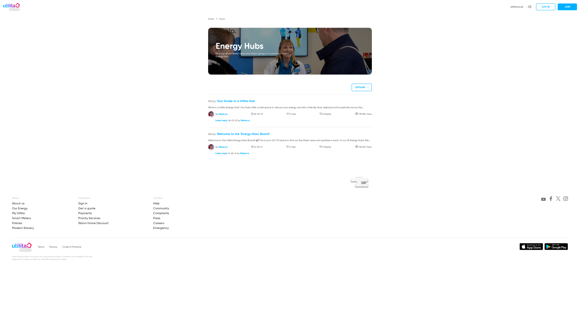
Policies (17, 223)
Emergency (161, 228)
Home (211, 19)
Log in (546, 6)
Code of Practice (71, 247)
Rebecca (223, 114)
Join (567, 6)
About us (18, 203)
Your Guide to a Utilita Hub (236, 101)
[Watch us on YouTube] (543, 200)
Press (156, 218)
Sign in (82, 203)
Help (156, 203)
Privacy (53, 247)
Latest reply (221, 120)
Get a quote (86, 208)
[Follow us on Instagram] (565, 199)
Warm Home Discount (93, 223)
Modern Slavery (23, 228)
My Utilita (18, 213)
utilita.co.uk (516, 6)
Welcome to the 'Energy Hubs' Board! (243, 134)
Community (161, 208)
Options (360, 87)
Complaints (161, 213)
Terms (41, 247)
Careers (158, 223)
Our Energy (19, 208)
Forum (222, 19)
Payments (85, 213)
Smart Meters (21, 218)
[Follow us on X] (558, 199)
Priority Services (89, 218)
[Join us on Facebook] (551, 199)
